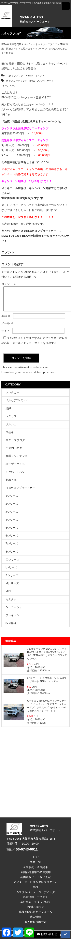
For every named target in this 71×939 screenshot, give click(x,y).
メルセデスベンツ (17, 400)
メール (7, 323)
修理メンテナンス (17, 456)
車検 (35, 887)
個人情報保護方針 (35, 922)
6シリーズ (12, 535)
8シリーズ (12, 551)
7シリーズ (12, 543)
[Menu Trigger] (66, 6)
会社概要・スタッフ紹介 (35, 902)
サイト (5, 330)
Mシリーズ (12, 583)
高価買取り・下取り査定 (35, 877)
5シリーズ (12, 527)
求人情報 (35, 916)
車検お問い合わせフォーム (35, 911)
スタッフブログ (15, 75)
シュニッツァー (15, 607)
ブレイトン (12, 615)
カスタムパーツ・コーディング (35, 892)
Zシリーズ (12, 575)
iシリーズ (11, 567)
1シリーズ (12, 495)
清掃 (8, 408)
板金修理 (11, 623)
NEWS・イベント (35, 75)
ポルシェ (11, 424)
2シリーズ (12, 503)
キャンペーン (9, 85)
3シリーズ (12, 511)
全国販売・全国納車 (35, 867)
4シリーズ (12, 519)
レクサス (11, 416)
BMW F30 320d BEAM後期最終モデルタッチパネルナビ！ (35, 238)
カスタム (11, 599)
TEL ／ (22, 849)
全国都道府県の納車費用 (35, 872)
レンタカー (12, 392)
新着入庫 (11, 479)
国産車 (10, 432)
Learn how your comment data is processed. (29, 372)
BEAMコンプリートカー (20, 487)
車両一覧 (35, 862)
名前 (5, 316)
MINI (8, 591)
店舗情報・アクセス (35, 897)
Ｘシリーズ (12, 559)
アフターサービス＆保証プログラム (35, 882)
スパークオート (45, 80)
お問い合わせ (35, 907)
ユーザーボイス (15, 463)
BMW (32, 80)
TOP (35, 857)
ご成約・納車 (14, 448)
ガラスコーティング (16, 80)
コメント (8, 283)
